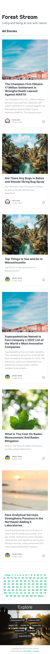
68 (45, 590)
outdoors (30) (34, 620)
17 (19, 578)
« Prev (7, 575)
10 (38, 575)
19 (26, 578)
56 (41, 587)
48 (8, 587)
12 (45, 575)
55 (37, 587)
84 (23, 596)
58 (4, 590)
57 (45, 587)
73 (21, 593)
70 (9, 593)
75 (29, 593)
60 (13, 590)
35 (45, 581)
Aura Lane (16, 120)
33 (36, 581)
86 (31, 596)
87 (35, 596)
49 (13, 587)
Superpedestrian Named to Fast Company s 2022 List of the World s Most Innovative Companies (24, 342)
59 (8, 590)
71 (13, 593)
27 (13, 581)
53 (29, 587)
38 (12, 584)
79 (44, 593)
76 (33, 593)
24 (46, 578)
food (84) (31, 631)
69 (5, 593)
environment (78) (18, 620)
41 (25, 584)
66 (37, 590)
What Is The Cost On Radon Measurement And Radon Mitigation (23, 437)
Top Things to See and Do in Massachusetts (24, 260)
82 (15, 596)
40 (21, 584)
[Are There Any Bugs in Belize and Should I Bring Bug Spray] (25, 161)
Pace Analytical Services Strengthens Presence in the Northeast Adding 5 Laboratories (24, 520)
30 (25, 581)
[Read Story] (43, 122)
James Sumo (17, 278)
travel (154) (19, 631)
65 (33, 590)
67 (41, 590)
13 (4, 578)
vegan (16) (13, 625)
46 (45, 584)
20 (30, 578)
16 (15, 578)
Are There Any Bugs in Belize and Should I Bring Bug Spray (24, 180)
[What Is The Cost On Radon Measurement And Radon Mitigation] (25, 423)
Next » (41, 596)
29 (21, 581)
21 (34, 578)
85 (27, 596)
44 (37, 584)
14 (8, 578)
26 (9, 581)
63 (24, 590)
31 (29, 581)
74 (25, 593)
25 (5, 581)
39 (17, 584)
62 (20, 590)
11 (41, 575)
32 (32, 581)
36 (4, 584)
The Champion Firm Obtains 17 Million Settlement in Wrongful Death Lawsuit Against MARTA (24, 89)
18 (23, 578)
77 (37, 593)
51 (21, 587)
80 (7, 596)
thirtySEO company (31, 651)
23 (42, 578)
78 (40, 593)
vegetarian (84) (25, 636)
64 (29, 590)
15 (12, 578)
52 (25, 587)
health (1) (25, 625)
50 (17, 587)
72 (17, 593)
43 (33, 584)
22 (38, 578)
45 (41, 584)
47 (4, 587)
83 (19, 596)
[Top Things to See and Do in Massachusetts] (25, 242)
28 (17, 581)
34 (41, 581)
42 (29, 584)
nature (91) (36, 625)
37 (8, 584)
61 (17, 590)
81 (11, 596)
